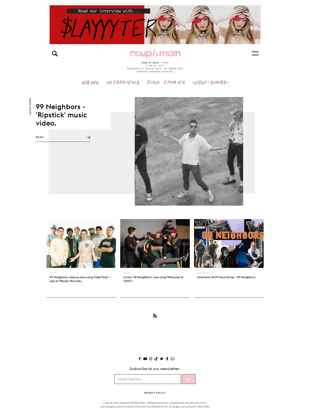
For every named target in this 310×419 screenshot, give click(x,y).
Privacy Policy (155, 392)
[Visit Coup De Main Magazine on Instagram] (150, 359)
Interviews (123, 79)
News (90, 85)
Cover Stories (166, 79)
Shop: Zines (210, 79)
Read (40, 137)
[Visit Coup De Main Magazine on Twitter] (161, 359)
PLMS (255, 53)
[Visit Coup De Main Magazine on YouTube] (145, 359)
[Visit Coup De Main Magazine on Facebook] (139, 359)
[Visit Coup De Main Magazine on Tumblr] (167, 359)
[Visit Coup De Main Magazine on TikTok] (156, 359)
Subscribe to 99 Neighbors (155, 315)
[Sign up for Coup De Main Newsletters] (172, 359)
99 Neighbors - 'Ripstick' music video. (61, 114)
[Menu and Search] (55, 53)
